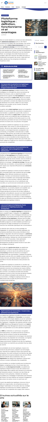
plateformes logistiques (8, 41)
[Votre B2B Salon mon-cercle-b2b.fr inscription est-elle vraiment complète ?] (5, 404)
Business (5, 15)
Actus (37, 72)
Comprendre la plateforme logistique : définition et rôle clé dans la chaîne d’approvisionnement (9, 71)
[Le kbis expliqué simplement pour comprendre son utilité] (36, 57)
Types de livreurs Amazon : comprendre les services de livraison (41, 75)
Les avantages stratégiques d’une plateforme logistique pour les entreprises (23, 71)
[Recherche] (42, 3)
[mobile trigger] (2, 3)
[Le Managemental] (9, 3)
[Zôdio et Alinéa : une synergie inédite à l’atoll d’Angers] (36, 63)
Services (25, 409)
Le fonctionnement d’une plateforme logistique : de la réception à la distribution (9, 76)
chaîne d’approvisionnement (15, 45)
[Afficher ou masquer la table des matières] (24, 66)
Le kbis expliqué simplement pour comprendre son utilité (42, 58)
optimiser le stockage (9, 47)
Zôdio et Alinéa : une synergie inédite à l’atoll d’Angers (42, 64)
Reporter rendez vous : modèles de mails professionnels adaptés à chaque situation (42, 40)
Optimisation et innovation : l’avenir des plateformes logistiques (23, 76)
